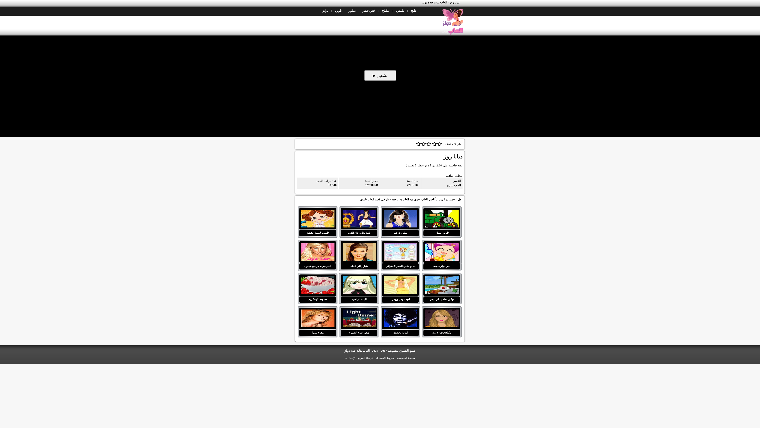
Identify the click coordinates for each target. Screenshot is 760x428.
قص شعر (369, 10)
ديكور (352, 10)
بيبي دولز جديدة (442, 245)
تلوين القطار (442, 212)
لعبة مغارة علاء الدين (359, 212)
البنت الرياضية (359, 278)
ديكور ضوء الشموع (359, 312)
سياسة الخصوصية (405, 357)
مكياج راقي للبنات (359, 245)
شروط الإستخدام (385, 357)
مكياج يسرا (318, 312)
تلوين (338, 10)
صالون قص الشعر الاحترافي (400, 245)
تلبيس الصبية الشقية (318, 212)
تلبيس (400, 10)
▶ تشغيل (380, 75)
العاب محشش (400, 312)
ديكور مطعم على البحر (442, 278)
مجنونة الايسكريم (318, 278)
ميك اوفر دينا (400, 212)
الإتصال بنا (350, 357)
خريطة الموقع (365, 357)
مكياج (385, 10)
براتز (325, 10)
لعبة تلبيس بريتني (400, 278)
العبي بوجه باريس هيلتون (318, 245)
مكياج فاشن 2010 (442, 312)
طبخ (413, 10)
